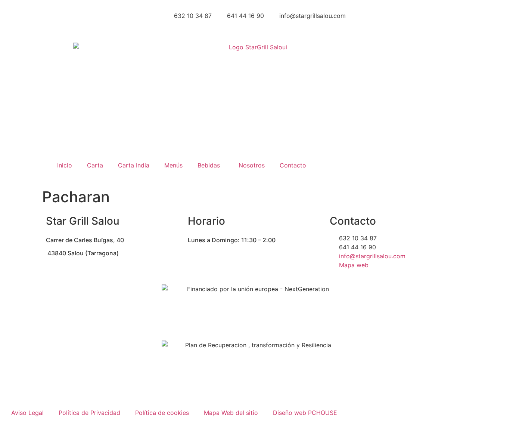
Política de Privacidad (89, 412)
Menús (173, 165)
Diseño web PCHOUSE (305, 412)
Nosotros (252, 165)
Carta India (133, 165)
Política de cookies (162, 412)
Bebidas (209, 165)
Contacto (293, 165)
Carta (95, 165)
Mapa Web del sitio (231, 412)
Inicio (64, 165)
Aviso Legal (27, 412)
